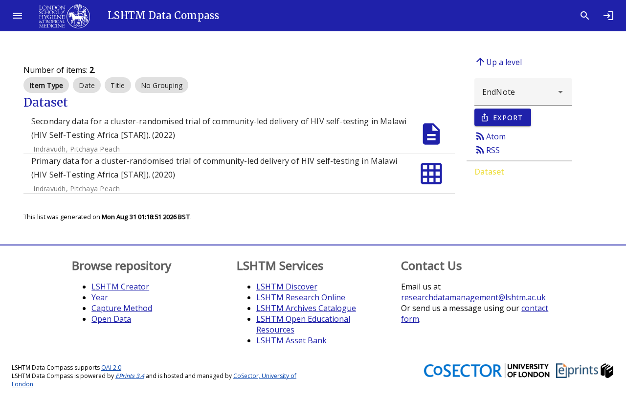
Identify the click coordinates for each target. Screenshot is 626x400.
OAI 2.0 (111, 367)
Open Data (111, 318)
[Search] (585, 15)
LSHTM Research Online (300, 297)
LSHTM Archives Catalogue (306, 308)
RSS (487, 150)
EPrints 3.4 (129, 376)
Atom (490, 136)
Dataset (489, 171)
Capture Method (121, 308)
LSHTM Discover (286, 286)
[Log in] (608, 15)
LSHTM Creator (120, 286)
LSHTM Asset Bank (291, 340)
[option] (46, 85)
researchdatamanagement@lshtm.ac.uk (473, 297)
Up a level (498, 61)
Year (99, 297)
